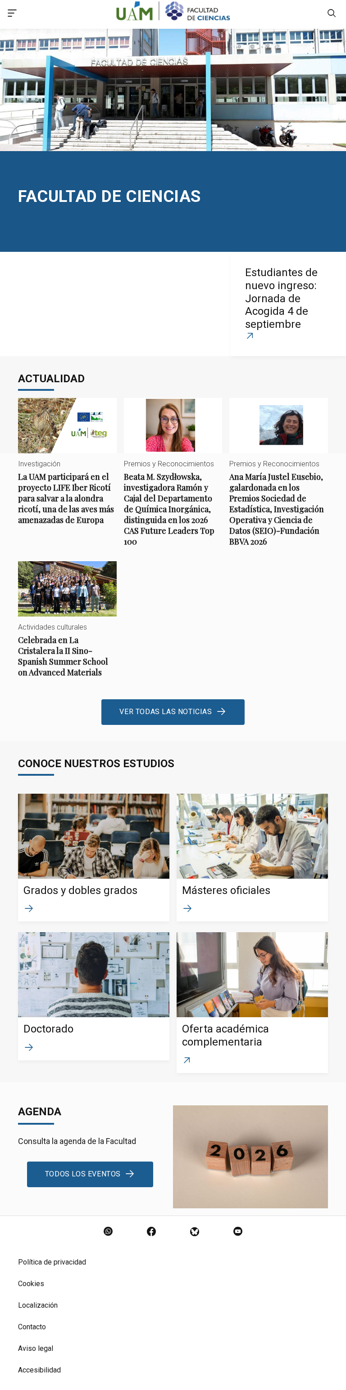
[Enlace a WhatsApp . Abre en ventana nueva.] (108, 1232)
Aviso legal (35, 1348)
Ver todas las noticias (165, 711)
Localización (38, 1305)
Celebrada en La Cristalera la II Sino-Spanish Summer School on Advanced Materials (67, 626)
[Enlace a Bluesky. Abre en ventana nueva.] (194, 1232)
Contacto (32, 1327)
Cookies (31, 1283)
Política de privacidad (52, 1262)
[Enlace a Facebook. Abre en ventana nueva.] (151, 1232)
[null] (331, 14)
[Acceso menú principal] (12, 14)
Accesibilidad (39, 1370)
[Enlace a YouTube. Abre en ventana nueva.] (237, 1232)
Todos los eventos (83, 1174)
